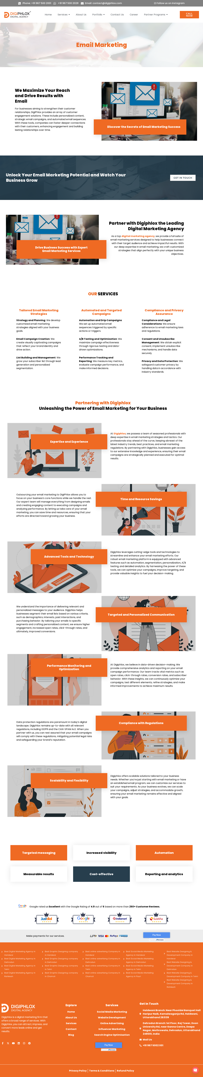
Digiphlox (120, 433)
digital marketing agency (138, 236)
